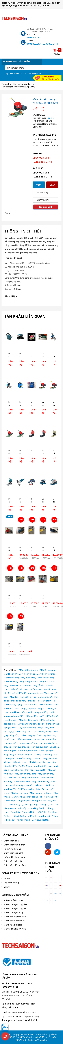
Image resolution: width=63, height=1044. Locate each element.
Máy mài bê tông (11, 677)
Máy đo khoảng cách (47, 704)
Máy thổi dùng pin (39, 746)
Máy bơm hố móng (19, 793)
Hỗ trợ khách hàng (12, 848)
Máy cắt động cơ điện (35, 716)
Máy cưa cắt (9, 800)
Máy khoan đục (34, 758)
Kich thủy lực (23, 808)
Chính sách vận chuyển (14, 844)
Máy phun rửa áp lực (44, 785)
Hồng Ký (50, 117)
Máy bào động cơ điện (42, 731)
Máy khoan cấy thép (46, 673)
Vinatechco (42, 1040)
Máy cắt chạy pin (34, 743)
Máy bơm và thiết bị (13, 924)
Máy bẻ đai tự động (13, 704)
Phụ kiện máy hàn (37, 762)
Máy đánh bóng (34, 796)
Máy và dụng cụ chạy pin (28, 739)
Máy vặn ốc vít (50, 796)
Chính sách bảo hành (13, 852)
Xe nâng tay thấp (46, 804)
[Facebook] (48, 846)
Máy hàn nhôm (20, 762)
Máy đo (7, 708)
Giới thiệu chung (11, 882)
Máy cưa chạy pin (21, 746)
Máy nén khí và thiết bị (35, 769)
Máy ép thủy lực (45, 696)
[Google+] (48, 852)
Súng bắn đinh (23, 800)
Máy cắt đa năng (18, 700)
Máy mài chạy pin (17, 743)
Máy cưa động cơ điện (14, 716)
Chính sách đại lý (11, 840)
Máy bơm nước (26, 785)
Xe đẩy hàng (31, 804)
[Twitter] (57, 852)
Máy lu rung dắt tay (40, 819)
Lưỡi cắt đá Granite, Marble (24, 816)
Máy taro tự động (41, 693)
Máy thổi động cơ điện (29, 720)
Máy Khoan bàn (47, 670)
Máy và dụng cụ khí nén (41, 793)
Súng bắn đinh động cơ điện (30, 727)
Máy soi (26, 731)
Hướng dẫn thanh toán (14, 857)
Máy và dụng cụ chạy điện (24, 708)
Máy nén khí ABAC (22, 781)
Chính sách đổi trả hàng (15, 865)
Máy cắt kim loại (48, 700)
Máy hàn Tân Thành (22, 766)
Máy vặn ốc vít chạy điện (39, 735)
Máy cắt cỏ (30, 754)
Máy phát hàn (17, 769)
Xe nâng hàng (23, 819)
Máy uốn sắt (16, 689)
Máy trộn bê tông (46, 677)
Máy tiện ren (25, 693)
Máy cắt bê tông (11, 681)
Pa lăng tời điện (38, 808)
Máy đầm (14, 696)
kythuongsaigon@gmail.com (22, 1012)
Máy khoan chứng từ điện (21, 712)
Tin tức (7, 878)
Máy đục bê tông (28, 677)
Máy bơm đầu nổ (11, 789)
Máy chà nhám (18, 796)
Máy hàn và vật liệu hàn (15, 916)
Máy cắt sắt (38, 685)
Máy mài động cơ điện (45, 712)
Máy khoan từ (10, 673)
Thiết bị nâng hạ (16, 804)
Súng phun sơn (39, 800)
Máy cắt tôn (33, 700)
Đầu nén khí (14, 777)
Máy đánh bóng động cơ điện (31, 723)
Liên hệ (7, 886)
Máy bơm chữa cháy (30, 789)
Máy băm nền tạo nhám (20, 685)
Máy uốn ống (30, 689)
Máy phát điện (16, 754)
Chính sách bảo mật (13, 861)
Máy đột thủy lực (28, 696)
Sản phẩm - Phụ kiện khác (23, 812)
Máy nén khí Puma (30, 777)
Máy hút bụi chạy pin (27, 750)
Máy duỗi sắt (44, 689)
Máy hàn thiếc (40, 766)
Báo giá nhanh (45, 207)
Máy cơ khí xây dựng (28, 670)
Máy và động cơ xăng (13, 912)
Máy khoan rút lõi (27, 673)
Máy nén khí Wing (40, 781)
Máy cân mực (30, 704)
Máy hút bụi (44, 816)
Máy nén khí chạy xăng (25, 773)
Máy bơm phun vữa (29, 681)
